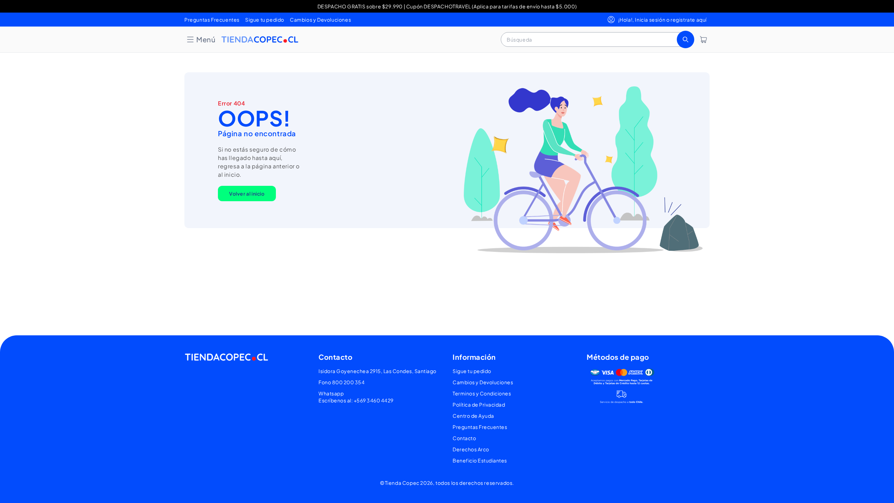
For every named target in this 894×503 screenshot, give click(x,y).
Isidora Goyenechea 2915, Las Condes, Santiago (377, 371)
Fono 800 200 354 (341, 382)
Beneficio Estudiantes (480, 460)
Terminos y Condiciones (482, 393)
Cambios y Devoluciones (320, 19)
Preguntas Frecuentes (212, 19)
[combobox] (597, 39)
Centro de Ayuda (473, 416)
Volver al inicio (247, 193)
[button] (200, 39)
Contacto (464, 438)
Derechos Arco (471, 449)
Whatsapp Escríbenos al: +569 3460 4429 (356, 396)
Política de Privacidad (479, 404)
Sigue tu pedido (264, 19)
